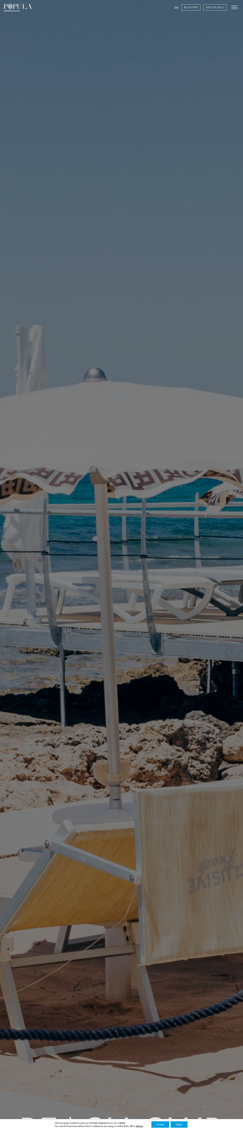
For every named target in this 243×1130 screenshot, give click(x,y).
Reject (179, 1124)
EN (176, 7)
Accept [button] (160, 1124)
